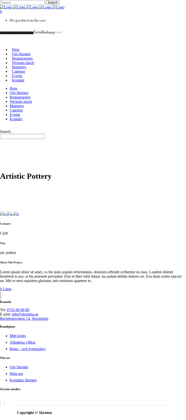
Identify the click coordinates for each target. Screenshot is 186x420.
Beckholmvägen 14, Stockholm (24, 318)
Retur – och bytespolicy (28, 349)
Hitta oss (16, 374)
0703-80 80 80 (18, 310)
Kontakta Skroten (23, 380)
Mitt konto (18, 336)
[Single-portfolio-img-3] (16, 214)
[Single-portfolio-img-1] (3, 214)
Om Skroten (19, 367)
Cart (16, 33)
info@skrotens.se (25, 314)
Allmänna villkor (23, 342)
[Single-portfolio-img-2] (10, 214)
